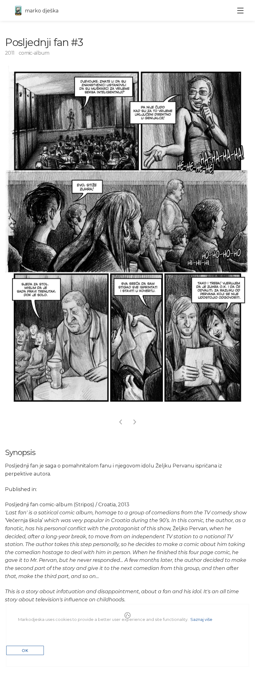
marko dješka (41, 11)
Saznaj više (201, 619)
